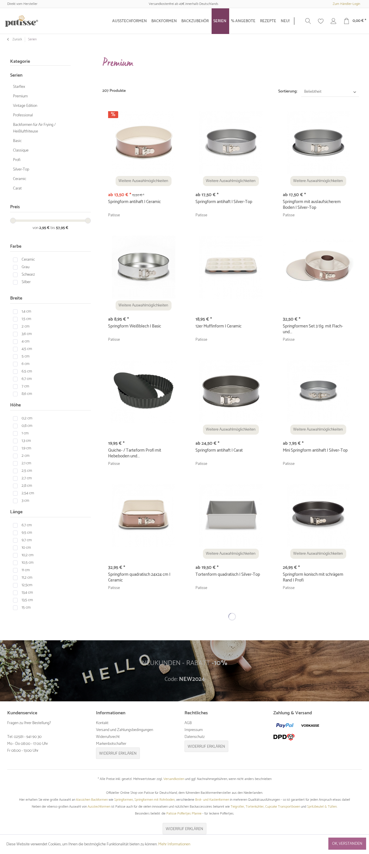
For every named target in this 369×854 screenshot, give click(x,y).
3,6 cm (27, 334)
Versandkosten (173, 779)
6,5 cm (27, 371)
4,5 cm (27, 349)
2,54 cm (28, 493)
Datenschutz (194, 737)
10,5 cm (27, 562)
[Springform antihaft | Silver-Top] (230, 143)
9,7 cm (27, 540)
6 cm (25, 364)
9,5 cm (27, 532)
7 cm (25, 386)
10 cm (26, 547)
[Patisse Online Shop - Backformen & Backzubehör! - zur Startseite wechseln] (21, 21)
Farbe (15, 246)
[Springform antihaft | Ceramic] (143, 143)
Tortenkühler (255, 806)
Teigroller (237, 806)
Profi (16, 160)
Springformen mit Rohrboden (154, 799)
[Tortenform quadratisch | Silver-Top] (230, 515)
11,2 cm (27, 577)
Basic (17, 141)
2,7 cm (27, 478)
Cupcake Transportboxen (282, 806)
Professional (23, 115)
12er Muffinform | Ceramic (218, 326)
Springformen (123, 799)
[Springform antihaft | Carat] (230, 391)
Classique (21, 150)
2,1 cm (26, 463)
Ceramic (19, 179)
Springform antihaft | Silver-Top (223, 202)
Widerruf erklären (118, 753)
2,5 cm (27, 470)
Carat (17, 188)
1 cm (25, 433)
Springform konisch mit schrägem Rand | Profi (313, 577)
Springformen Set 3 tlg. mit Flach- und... (313, 329)
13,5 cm (27, 600)
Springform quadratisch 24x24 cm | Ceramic (139, 577)
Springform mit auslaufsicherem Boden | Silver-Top (312, 205)
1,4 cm (26, 311)
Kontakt (102, 723)
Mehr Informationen (174, 844)
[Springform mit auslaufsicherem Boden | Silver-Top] (318, 143)
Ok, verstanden (347, 843)
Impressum (193, 730)
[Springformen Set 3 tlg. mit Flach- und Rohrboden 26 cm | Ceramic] (318, 267)
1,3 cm (26, 441)
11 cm (26, 570)
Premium (20, 96)
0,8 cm (27, 426)
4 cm (25, 341)
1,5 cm (26, 319)
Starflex (19, 87)
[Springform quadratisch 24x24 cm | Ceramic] (143, 515)
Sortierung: (288, 91)
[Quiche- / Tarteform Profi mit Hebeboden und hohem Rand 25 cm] (143, 391)
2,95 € (44, 228)
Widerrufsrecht (108, 737)
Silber (26, 282)
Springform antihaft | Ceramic (134, 202)
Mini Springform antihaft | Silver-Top (315, 451)
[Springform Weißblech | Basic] (143, 267)
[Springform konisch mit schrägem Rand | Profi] (318, 515)
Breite (16, 298)
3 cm (25, 500)
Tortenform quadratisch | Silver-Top (227, 575)
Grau (25, 267)
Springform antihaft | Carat (219, 451)
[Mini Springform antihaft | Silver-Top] (318, 391)
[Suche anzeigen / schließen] (308, 21)
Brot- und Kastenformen (212, 799)
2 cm (25, 326)
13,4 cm (27, 592)
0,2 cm (27, 418)
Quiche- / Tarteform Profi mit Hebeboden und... (134, 453)
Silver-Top (21, 169)
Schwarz (28, 274)
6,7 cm (27, 379)
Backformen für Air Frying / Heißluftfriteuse (34, 128)
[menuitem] (130, 21)
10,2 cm (27, 555)
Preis (15, 207)
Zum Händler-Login (346, 4)
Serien (16, 75)
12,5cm (27, 585)
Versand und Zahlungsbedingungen (124, 730)
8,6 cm (27, 394)
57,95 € (62, 228)
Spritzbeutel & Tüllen (322, 806)
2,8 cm (27, 485)
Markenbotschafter (111, 744)
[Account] (333, 21)
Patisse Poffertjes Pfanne (184, 813)
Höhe (15, 405)
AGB (188, 723)
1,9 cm (26, 448)
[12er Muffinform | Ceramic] (230, 267)
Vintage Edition (25, 106)
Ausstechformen (99, 806)
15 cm (26, 607)
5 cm (25, 356)
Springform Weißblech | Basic (134, 326)
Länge (16, 512)
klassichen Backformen (92, 799)
